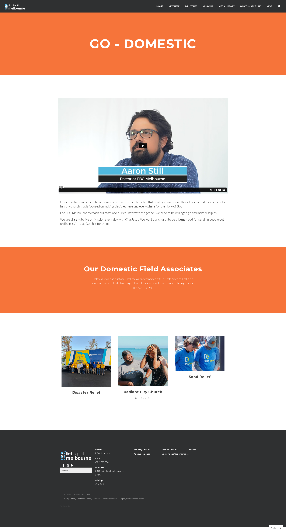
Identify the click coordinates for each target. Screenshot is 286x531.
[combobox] (276, 528)
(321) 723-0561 (102, 462)
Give (269, 6)
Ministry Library (141, 449)
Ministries (191, 6)
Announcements (142, 454)
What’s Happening (250, 6)
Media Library (226, 6)
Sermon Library (168, 449)
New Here (174, 6)
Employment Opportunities (175, 454)
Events (192, 449)
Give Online (100, 484)
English (274, 528)
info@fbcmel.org (102, 453)
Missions (208, 6)
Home (159, 6)
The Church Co (65, 506)
